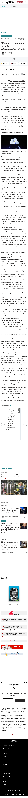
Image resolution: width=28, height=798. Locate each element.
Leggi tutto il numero (14, 604)
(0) (10, 429)
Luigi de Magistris (10, 427)
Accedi (8, 700)
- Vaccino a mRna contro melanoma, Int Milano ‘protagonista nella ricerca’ (12, 637)
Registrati (20, 700)
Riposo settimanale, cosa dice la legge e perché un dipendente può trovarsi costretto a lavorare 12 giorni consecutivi (10, 545)
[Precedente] (3, 424)
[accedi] (25, 2)
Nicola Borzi (5, 502)
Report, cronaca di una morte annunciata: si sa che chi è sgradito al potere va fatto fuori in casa (11, 417)
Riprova (14, 734)
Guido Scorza (8, 52)
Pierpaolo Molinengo (7, 552)
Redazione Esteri (6, 535)
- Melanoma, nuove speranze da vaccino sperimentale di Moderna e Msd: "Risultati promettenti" (13, 634)
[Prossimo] (25, 424)
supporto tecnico (20, 728)
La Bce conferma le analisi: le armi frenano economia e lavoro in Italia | (14, 477)
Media (3, 33)
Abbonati (20, 2)
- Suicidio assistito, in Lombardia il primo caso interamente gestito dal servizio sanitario (12, 623)
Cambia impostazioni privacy (9, 751)
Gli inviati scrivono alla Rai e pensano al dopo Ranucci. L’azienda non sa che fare (10, 510)
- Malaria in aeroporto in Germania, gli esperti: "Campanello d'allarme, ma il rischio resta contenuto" (12, 627)
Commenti (5, 69)
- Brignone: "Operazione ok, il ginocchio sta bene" (13, 617)
